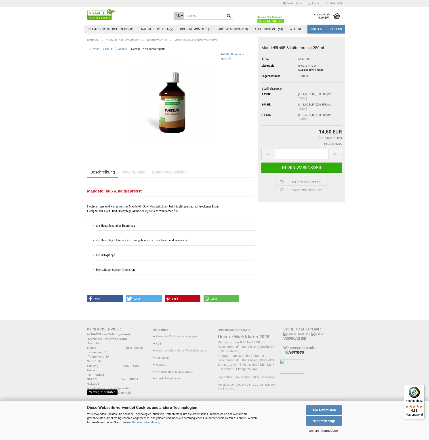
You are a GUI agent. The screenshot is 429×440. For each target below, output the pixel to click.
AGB (158, 343)
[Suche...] (229, 16)
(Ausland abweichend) (310, 69)
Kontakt (161, 364)
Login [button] (315, 3)
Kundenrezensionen (170, 172)
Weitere (296, 29)
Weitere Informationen (324, 430)
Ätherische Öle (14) (269, 29)
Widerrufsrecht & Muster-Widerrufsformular (182, 350)
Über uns (335, 29)
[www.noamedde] (127, 14)
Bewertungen (133, 172)
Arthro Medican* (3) (233, 29)
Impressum (163, 357)
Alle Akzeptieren (324, 410)
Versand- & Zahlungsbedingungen (176, 336)
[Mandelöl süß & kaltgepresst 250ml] (171, 102)
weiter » (123, 49)
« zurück (108, 49)
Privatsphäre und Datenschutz (174, 371)
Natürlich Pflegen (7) (157, 29)
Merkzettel (335, 3)
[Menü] (422, 387)
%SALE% (316, 29)
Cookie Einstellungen (168, 378)
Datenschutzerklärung (146, 422)
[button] (292, 3)
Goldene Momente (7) (196, 29)
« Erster (94, 49)
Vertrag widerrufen (102, 392)
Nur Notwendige (324, 421)
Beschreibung (102, 172)
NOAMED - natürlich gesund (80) (111, 29)
